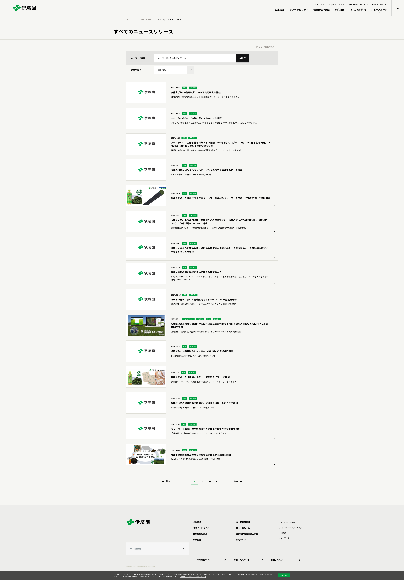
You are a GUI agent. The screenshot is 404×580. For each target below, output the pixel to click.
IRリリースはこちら (265, 47)
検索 (241, 58)
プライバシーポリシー (288, 522)
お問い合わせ (277, 559)
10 (217, 481)
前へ (168, 481)
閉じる (284, 575)
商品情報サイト (204, 559)
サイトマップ (284, 538)
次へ (236, 481)
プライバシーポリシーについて (192, 576)
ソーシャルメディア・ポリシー (291, 527)
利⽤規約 (282, 533)
